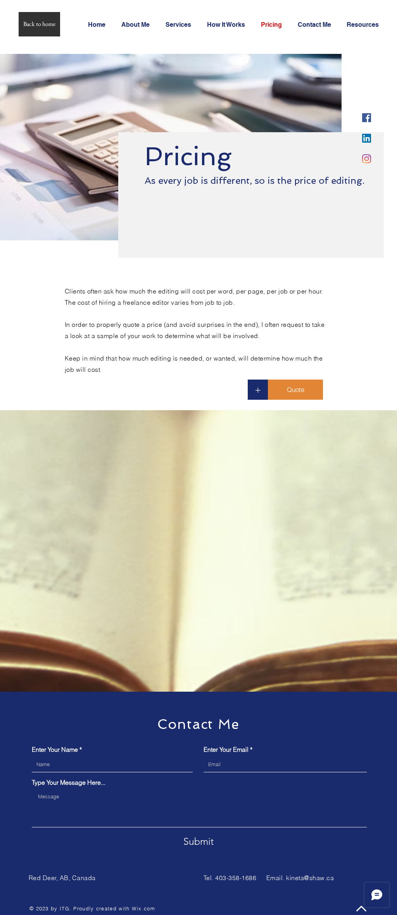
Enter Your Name (55, 749)
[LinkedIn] (366, 138)
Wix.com (143, 908)
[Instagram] (366, 158)
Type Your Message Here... (68, 782)
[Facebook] (366, 117)
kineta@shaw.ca (310, 878)
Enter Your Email (226, 749)
